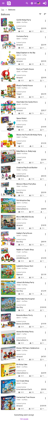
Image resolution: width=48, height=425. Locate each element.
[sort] (45, 14)
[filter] (40, 14)
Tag (2, 10)
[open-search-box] (27, 3)
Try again (24, 419)
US (35, 3)
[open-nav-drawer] (3, 3)
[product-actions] (45, 21)
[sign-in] (44, 3)
